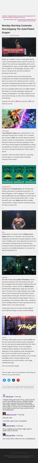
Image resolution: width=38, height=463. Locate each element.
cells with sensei (18, 386)
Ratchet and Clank (8, 387)
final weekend (29, 386)
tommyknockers (28, 387)
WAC (30, 101)
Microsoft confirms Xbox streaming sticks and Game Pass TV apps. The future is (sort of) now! (20, 20)
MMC (17, 101)
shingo (17, 387)
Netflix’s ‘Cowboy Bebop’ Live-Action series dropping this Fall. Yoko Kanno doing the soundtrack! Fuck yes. (18, 16)
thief (21, 387)
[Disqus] (19, 416)
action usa (8, 386)
